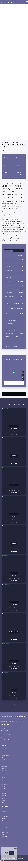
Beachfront (4, 809)
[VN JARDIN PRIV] (21, 104)
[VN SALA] (21, 32)
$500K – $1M (4, 834)
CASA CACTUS (14, 575)
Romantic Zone (5, 793)
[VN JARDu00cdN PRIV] (21, 112)
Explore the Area (5, 750)
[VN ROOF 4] (21, 56)
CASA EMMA (14, 428)
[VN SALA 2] (21, 120)
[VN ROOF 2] (21, 48)
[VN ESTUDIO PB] (21, 96)
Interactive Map (5, 753)
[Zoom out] (23, 380)
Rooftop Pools (5, 816)
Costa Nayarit (5, 768)
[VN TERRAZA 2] (7, 112)
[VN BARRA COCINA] (7, 120)
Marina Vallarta (5, 786)
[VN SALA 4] (21, 128)
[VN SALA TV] (21, 72)
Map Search (4, 820)
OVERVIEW (8, 250)
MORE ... (14, 704)
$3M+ (3, 841)
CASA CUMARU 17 (14, 457)
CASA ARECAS (14, 692)
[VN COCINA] (7, 96)
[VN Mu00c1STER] (21, 88)
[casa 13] (7, 32)
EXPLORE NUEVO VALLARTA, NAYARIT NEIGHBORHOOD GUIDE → (14, 383)
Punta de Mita (5, 775)
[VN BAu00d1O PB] (21, 40)
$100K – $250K (5, 830)
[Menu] (26, 2)
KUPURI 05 (14, 516)
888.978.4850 (4, 730)
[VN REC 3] (21, 80)
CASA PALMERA (14, 663)
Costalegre (4, 802)
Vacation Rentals (5, 755)
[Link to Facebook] (21, 856)
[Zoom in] (23, 378)
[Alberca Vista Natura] (21, 16)
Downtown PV (5, 791)
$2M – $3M (4, 839)
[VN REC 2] (7, 72)
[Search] (23, 2)
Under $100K (4, 827)
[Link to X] (25, 856)
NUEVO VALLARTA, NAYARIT (10, 142)
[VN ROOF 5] (7, 64)
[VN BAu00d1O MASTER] (21, 64)
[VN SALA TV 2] (7, 80)
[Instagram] (5, 725)
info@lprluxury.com (6, 739)
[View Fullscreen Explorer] (23, 375)
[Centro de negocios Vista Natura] (7, 24)
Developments (5, 748)
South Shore (4, 795)
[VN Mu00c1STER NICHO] (7, 88)
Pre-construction (5, 818)
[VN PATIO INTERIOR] (7, 40)
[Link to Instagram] (23, 856)
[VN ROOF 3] (7, 56)
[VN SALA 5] (7, 136)
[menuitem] (23, 2)
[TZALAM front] (7, 8)
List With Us (4, 759)
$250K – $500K (5, 832)
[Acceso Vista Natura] (7, 16)
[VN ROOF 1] (7, 48)
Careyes (3, 800)
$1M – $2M (4, 836)
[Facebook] (2, 725)
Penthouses (4, 811)
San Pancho (4, 770)
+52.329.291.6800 (5, 734)
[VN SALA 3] (7, 128)
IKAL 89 (14, 633)
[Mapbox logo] (7, 380)
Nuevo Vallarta (5, 782)
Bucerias (3, 779)
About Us (4, 757)
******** (14, 487)
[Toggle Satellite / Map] (23, 372)
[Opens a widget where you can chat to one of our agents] (8, 853)
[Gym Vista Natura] (21, 24)
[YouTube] (8, 725)
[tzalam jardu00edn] (21, 8)
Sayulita (3, 772)
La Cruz (3, 777)
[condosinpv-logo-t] (8, 2)
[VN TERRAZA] (7, 104)
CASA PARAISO (14, 545)
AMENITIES (18, 250)
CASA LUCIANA (14, 604)
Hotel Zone (4, 788)
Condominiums (5, 814)
